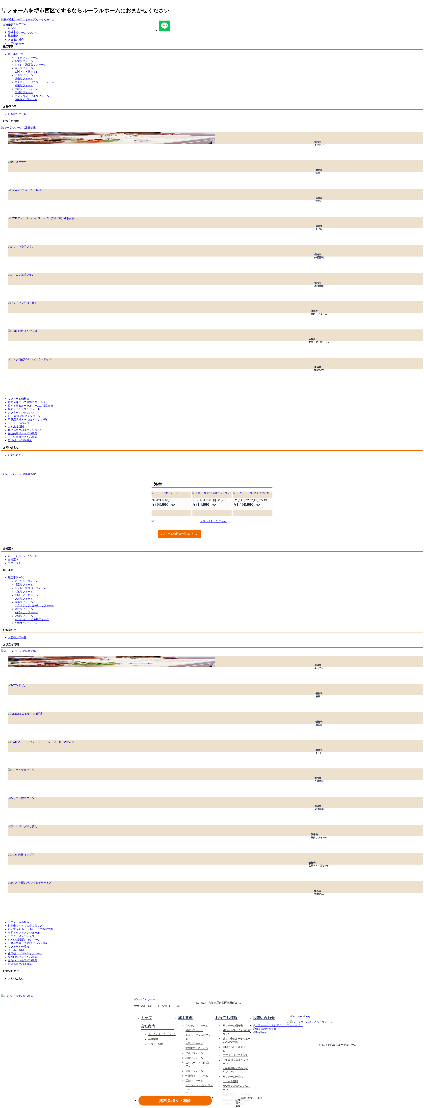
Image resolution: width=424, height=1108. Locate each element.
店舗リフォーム (24, 92)
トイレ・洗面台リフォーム (30, 64)
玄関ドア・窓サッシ (26, 71)
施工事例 (13, 35)
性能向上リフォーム (26, 88)
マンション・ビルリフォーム (32, 95)
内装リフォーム (24, 68)
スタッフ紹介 (155, 1044)
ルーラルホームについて (162, 1034)
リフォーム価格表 (233, 1025)
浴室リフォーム (24, 61)
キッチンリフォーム (26, 57)
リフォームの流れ (233, 1076)
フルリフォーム (24, 75)
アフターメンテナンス (235, 1055)
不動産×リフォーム (26, 99)
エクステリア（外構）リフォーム (34, 82)
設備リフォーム (24, 78)
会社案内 (13, 31)
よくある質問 (230, 1081)
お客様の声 (14, 39)
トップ (146, 1018)
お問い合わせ (16, 43)
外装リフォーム (24, 85)
